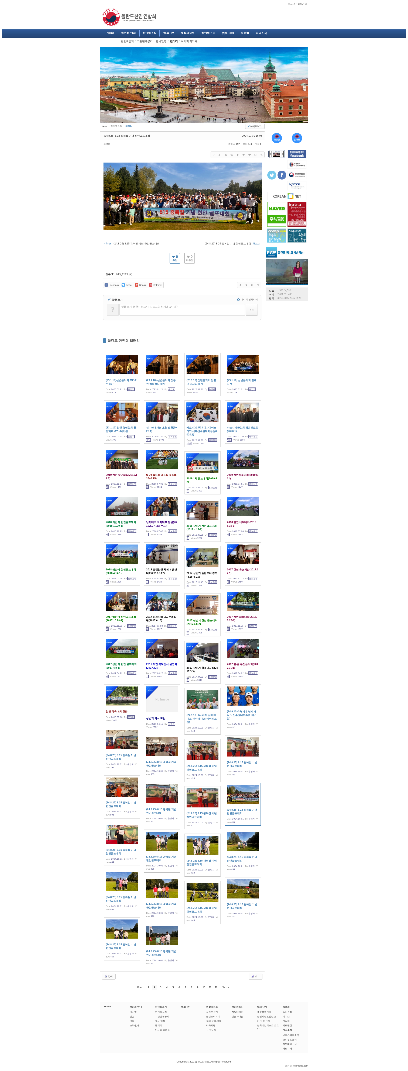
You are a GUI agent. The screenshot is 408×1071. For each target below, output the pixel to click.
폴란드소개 (212, 1012)
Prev (140, 987)
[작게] (232, 155)
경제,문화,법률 (213, 1021)
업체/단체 (262, 1006)
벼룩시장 (210, 1025)
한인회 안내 (136, 1006)
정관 (132, 1016)
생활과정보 (212, 1006)
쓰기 (257, 976)
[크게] (226, 155)
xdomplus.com (300, 1065)
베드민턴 (287, 1025)
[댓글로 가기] (249, 155)
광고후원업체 (264, 1012)
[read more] (122, 374)
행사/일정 (160, 1021)
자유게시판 (237, 1012)
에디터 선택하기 (249, 299)
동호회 (286, 1006)
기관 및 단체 (263, 1021)
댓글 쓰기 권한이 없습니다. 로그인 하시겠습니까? (149, 306)
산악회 (286, 1021)
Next (225, 987)
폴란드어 (287, 1012)
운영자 (106, 144)
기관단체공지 (162, 1016)
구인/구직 (211, 1030)
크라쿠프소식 (290, 1039)
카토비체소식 (290, 1044)
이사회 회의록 (162, 1030)
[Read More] (243, 707)
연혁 (132, 1021)
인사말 (133, 1012)
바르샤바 (287, 1048)
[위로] (238, 155)
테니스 (286, 1016)
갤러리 (158, 1025)
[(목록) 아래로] (243, 155)
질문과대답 (237, 1016)
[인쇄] (255, 155)
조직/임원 (135, 1025)
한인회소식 (116, 126)
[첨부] (261, 155)
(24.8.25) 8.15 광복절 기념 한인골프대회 (127, 135)
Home (107, 1006)
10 (204, 987)
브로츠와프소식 (291, 1035)
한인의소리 (237, 1006)
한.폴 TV (185, 1006)
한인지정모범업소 (266, 1016)
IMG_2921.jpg (124, 274)
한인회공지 (161, 1012)
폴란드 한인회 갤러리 (124, 340)
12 (216, 987)
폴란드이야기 (213, 1016)
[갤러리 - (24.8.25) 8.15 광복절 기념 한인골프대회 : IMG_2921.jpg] (182, 229)
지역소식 (287, 1030)
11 (210, 987)
